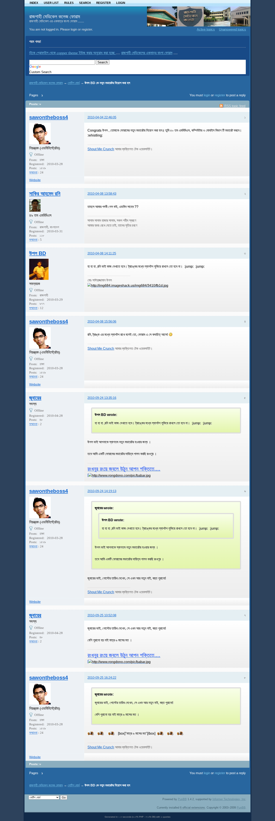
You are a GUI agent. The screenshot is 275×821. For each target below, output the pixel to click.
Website (35, 180)
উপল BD (37, 253)
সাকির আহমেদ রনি (44, 193)
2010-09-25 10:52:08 (101, 615)
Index (34, 3)
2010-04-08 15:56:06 (101, 321)
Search (85, 3)
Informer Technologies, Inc (229, 799)
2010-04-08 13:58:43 (101, 193)
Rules (69, 3)
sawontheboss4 (48, 117)
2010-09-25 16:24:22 (101, 677)
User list (51, 3)
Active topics (206, 29)
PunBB (182, 799)
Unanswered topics (232, 29)
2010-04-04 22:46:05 (101, 117)
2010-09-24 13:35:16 (101, 398)
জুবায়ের (35, 398)
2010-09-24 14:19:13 (101, 491)
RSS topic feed (234, 106)
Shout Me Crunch (100, 149)
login (207, 95)
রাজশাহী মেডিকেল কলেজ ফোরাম (54, 16)
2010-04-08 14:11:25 (101, 253)
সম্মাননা (33, 172)
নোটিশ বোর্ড (74, 83)
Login (120, 3)
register (220, 95)
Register (103, 3)
